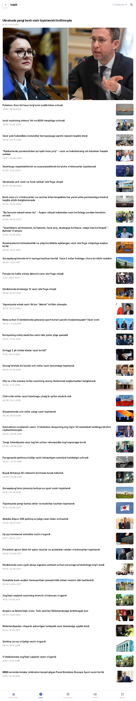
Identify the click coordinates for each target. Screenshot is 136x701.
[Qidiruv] (131, 4)
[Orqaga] (5, 4)
